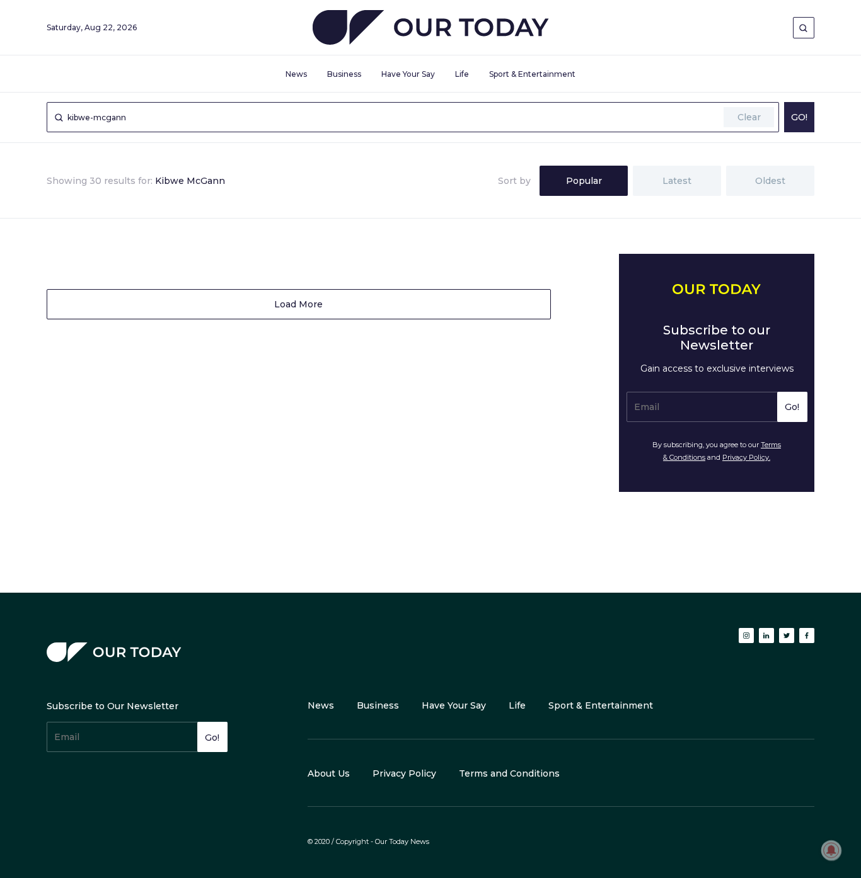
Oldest (770, 180)
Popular (584, 180)
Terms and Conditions (509, 773)
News (296, 74)
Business (344, 74)
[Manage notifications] (831, 850)
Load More (298, 304)
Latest (676, 180)
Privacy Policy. (746, 457)
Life (462, 74)
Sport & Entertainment (532, 74)
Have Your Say (408, 74)
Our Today (431, 29)
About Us (329, 773)
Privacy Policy (404, 773)
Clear (749, 117)
